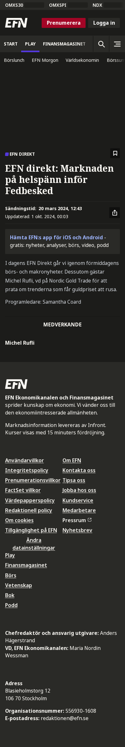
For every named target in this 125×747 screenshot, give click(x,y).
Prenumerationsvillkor (33, 480)
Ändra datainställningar (34, 544)
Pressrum (74, 520)
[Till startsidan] (16, 23)
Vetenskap (18, 585)
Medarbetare (79, 510)
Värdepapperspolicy (30, 500)
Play (10, 555)
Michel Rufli (20, 342)
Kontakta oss (79, 470)
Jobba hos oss (79, 490)
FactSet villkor (23, 490)
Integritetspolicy (26, 470)
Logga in (104, 22)
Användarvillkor (24, 460)
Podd (11, 605)
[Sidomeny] (117, 44)
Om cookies (19, 520)
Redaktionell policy (28, 510)
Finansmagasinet (26, 565)
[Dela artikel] (114, 212)
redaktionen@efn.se (64, 718)
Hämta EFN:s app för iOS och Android (56, 237)
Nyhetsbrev (77, 530)
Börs (10, 575)
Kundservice (78, 500)
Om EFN (72, 460)
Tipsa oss (74, 480)
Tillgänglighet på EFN (31, 530)
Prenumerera (64, 22)
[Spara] (115, 153)
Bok (9, 595)
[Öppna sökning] (101, 44)
